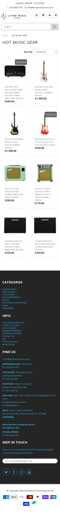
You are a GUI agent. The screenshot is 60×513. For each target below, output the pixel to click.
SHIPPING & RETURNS (11, 333)
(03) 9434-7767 (16, 7)
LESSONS (20, 3)
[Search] (54, 27)
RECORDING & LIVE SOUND (14, 302)
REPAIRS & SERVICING (11, 330)
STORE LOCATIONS (10, 325)
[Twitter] (6, 472)
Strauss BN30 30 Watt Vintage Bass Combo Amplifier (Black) (45, 245)
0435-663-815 (12, 379)
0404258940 (8, 417)
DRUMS (5, 300)
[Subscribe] (53, 461)
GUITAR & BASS (9, 289)
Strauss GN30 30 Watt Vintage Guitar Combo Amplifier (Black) (14, 245)
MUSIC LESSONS (9, 328)
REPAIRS (28, 3)
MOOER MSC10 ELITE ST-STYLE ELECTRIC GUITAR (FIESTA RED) (45, 142)
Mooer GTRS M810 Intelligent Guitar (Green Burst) (14, 143)
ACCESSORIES (8, 294)
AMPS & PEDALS (9, 292)
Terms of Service (9, 341)
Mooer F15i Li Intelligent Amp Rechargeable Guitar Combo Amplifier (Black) (14, 93)
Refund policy (8, 344)
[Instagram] (21, 472)
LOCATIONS (39, 3)
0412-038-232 (12, 390)
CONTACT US (8, 336)
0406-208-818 (12, 405)
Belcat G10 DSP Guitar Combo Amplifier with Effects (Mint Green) (43, 194)
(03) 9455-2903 (12, 435)
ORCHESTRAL (8, 308)
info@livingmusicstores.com (40, 7)
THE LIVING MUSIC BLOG (13, 322)
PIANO (5, 305)
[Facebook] (14, 472)
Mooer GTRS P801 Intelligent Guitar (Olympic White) (44, 91)
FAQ (4, 339)
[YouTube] (29, 472)
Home (5, 35)
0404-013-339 (12, 428)
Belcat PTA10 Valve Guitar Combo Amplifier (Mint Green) (14, 193)
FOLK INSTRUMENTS (11, 297)
